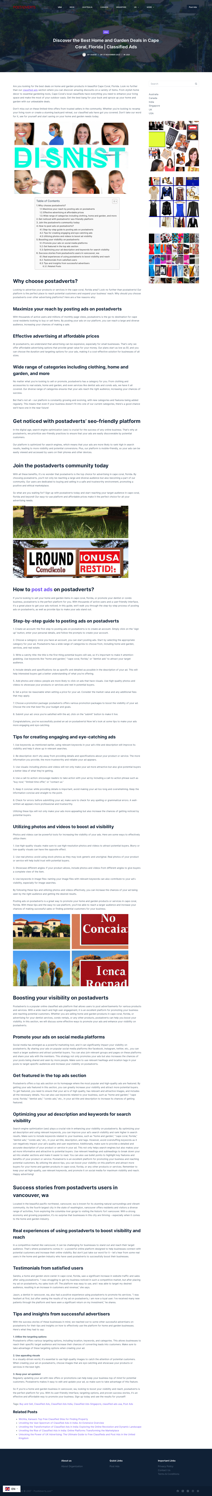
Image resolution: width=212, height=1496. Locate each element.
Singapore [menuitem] (121, 7)
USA (106, 32)
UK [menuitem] (135, 7)
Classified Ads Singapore (87, 1403)
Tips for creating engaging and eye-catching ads (68, 233)
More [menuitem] (149, 7)
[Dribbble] (193, 1491)
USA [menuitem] (60, 7)
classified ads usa (112, 1403)
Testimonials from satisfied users (60, 260)
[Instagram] (188, 1491)
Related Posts (54, 266)
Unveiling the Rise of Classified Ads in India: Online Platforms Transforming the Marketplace (69, 1430)
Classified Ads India (62, 1403)
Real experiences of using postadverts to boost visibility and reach (76, 256)
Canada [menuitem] (104, 7)
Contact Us (164, 1470)
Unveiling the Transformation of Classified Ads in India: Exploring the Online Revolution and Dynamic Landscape (80, 1426)
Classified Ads (42, 1403)
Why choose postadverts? (52, 205)
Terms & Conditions (168, 1473)
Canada (153, 98)
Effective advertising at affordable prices (63, 212)
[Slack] (198, 1491)
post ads (42, 589)
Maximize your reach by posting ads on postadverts (69, 209)
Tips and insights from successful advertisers (67, 263)
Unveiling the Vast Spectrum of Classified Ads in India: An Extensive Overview (61, 1422)
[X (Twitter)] (183, 1491)
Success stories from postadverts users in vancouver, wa (69, 253)
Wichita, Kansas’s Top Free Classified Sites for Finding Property (53, 1419)
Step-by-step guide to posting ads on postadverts (68, 229)
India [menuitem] (72, 7)
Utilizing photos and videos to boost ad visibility (68, 236)
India (151, 101)
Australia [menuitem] (87, 7)
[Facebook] (178, 1491)
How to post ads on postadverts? (56, 226)
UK (150, 109)
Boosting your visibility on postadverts (59, 239)
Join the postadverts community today (59, 222)
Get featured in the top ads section (61, 246)
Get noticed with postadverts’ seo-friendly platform (66, 219)
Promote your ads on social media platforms (65, 243)
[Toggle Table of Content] (113, 201)
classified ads (30, 89)
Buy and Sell (26, 1403)
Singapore (154, 105)
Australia (153, 94)
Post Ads (193, 7)
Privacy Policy (165, 1466)
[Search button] (196, 84)
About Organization (72, 1466)
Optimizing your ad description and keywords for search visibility (76, 249)
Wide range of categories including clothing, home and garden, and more (80, 215)
